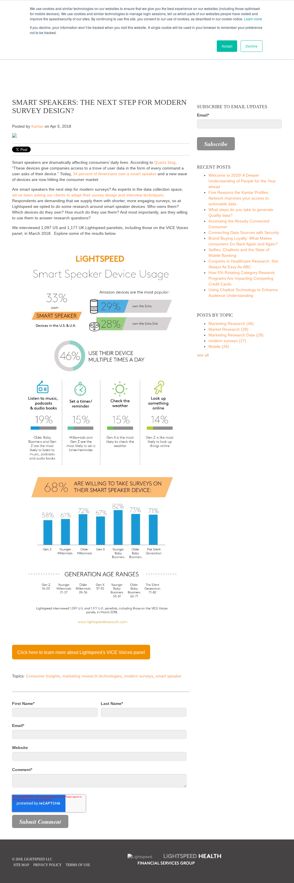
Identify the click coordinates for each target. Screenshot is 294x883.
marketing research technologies (92, 676)
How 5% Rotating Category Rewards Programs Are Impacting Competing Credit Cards (241, 278)
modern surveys (138, 676)
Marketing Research (231, 323)
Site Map (21, 865)
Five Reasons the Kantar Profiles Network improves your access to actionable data (238, 198)
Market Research (228, 329)
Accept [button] (227, 46)
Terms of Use (78, 865)
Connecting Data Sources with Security (243, 232)
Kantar (37, 126)
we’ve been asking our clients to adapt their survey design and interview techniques (87, 195)
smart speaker (169, 676)
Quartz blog (164, 162)
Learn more (253, 18)
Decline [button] (251, 46)
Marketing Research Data (236, 335)
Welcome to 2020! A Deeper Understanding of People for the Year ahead (242, 181)
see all (203, 355)
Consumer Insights (43, 676)
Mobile (218, 346)
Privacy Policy (47, 865)
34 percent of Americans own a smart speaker (114, 174)
